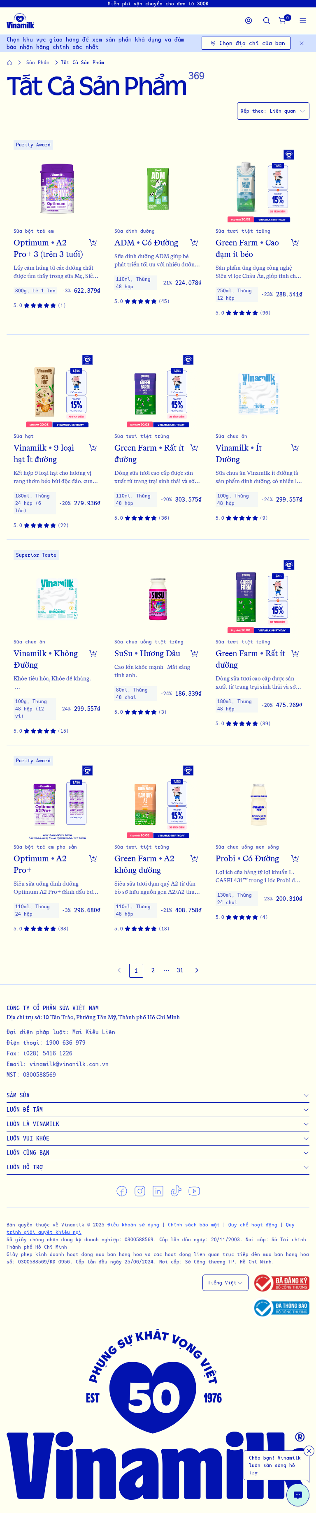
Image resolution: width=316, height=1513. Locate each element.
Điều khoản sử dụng (133, 1225)
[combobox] (273, 111)
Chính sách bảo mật (194, 1225)
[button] (57, 232)
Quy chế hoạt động (252, 1225)
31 (180, 970)
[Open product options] (93, 243)
